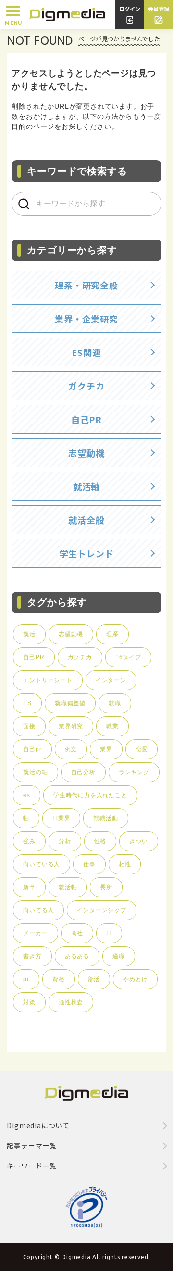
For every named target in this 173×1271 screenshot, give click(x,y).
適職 (118, 956)
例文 (71, 749)
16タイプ (128, 657)
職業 (112, 726)
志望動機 (71, 634)
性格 (100, 841)
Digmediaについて (38, 1125)
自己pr (32, 749)
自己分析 (83, 772)
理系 (112, 634)
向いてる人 (38, 910)
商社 (77, 933)
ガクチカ (80, 657)
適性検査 (71, 1002)
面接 (29, 726)
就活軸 (68, 887)
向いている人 (41, 864)
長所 (106, 887)
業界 (106, 749)
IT (109, 933)
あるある (77, 956)
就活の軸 (35, 772)
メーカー (35, 933)
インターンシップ (101, 910)
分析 (65, 841)
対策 (29, 1002)
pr (26, 979)
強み (29, 841)
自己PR (33, 657)
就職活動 (105, 818)
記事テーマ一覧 (32, 1145)
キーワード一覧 (32, 1165)
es (26, 795)
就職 (115, 703)
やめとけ (135, 979)
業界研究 (71, 726)
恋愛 (142, 749)
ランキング (134, 772)
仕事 (89, 864)
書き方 (32, 956)
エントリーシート (47, 680)
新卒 (29, 887)
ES (27, 703)
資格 (58, 979)
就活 (29, 634)
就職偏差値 (70, 703)
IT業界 (61, 818)
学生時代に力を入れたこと (90, 795)
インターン (111, 680)
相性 (125, 864)
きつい (138, 841)
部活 (94, 979)
